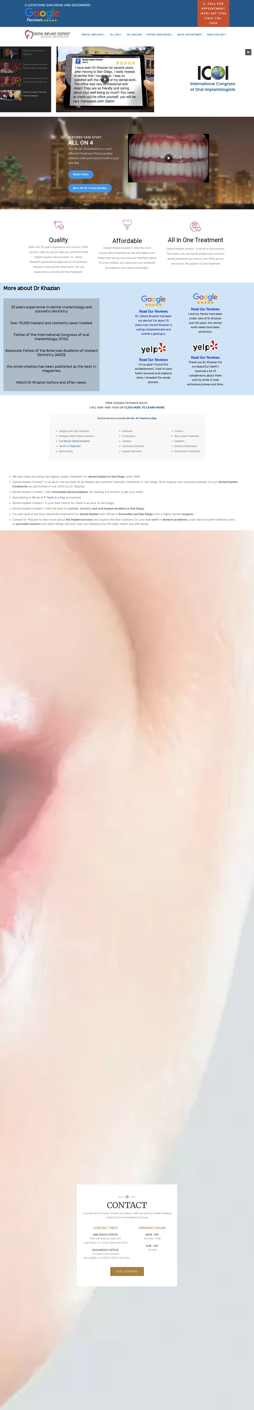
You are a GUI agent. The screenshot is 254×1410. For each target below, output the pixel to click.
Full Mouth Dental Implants (74, 441)
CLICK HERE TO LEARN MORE (144, 407)
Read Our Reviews (153, 311)
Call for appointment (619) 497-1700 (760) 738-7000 (213, 13)
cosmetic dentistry (79, 508)
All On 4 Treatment (70, 446)
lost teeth (152, 519)
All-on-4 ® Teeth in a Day (48, 497)
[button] (26, 54)
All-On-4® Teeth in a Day (141, 418)
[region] (127, 163)
